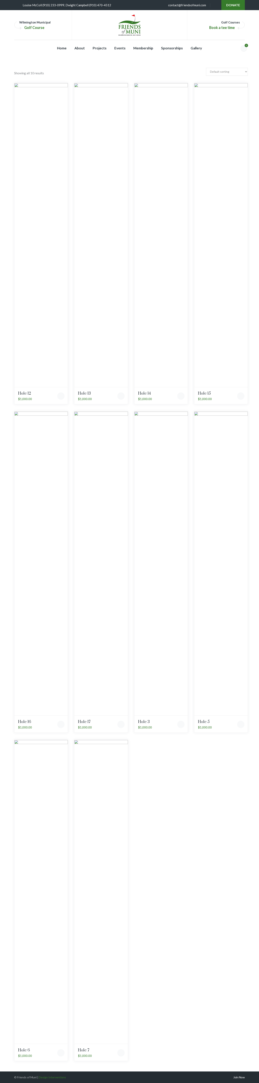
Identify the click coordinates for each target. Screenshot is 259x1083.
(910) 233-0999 (53, 5)
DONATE (233, 5)
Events (119, 48)
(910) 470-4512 (100, 5)
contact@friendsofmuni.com (187, 5)
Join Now (239, 1077)
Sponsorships (172, 48)
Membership (143, 48)
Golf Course (34, 27)
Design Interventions (52, 1077)
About (79, 48)
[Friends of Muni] (129, 25)
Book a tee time (222, 27)
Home (62, 48)
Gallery (196, 48)
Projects (99, 48)
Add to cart (61, 396)
